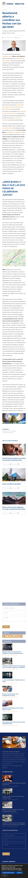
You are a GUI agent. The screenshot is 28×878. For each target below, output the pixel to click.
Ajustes (4, 875)
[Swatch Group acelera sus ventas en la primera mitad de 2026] (14, 449)
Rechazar (19, 872)
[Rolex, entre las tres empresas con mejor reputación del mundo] (14, 498)
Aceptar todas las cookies (8, 872)
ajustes (20, 870)
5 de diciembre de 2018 (9, 37)
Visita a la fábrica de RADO (11, 484)
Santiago (19, 37)
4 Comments (14, 513)
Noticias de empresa (8, 432)
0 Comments (14, 464)
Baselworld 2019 (7, 431)
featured (14, 431)
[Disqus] (14, 538)
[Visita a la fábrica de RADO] (14, 474)
